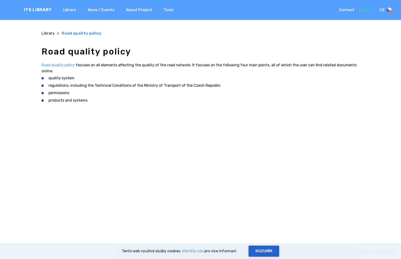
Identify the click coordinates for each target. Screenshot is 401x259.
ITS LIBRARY (38, 9)
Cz (382, 10)
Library (69, 10)
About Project (139, 10)
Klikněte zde (193, 251)
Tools (169, 10)
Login (364, 9)
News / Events (101, 10)
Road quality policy (58, 65)
